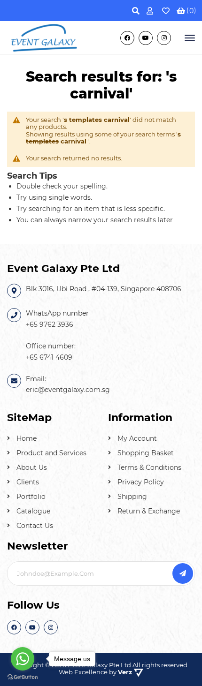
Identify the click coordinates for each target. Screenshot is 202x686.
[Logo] (44, 37)
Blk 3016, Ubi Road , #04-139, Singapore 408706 (103, 289)
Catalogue (33, 511)
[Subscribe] (182, 573)
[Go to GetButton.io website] (23, 676)
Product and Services (51, 453)
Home (26, 438)
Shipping (132, 496)
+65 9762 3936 (49, 324)
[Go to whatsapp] (22, 659)
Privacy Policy (140, 482)
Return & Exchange (148, 511)
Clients (27, 482)
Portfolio (31, 496)
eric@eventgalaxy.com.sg (68, 389)
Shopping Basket (145, 453)
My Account (137, 438)
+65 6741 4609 (49, 357)
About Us (31, 467)
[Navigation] (189, 38)
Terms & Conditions (149, 467)
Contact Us (34, 525)
